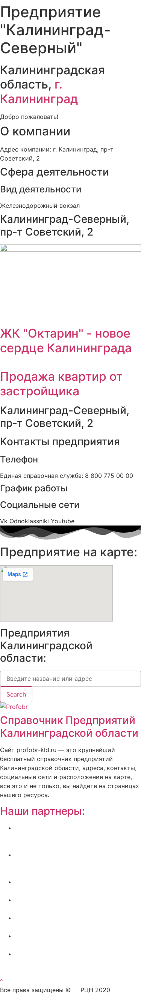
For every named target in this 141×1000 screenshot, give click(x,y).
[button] (1, 981)
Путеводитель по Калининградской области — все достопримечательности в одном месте (78, 963)
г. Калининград (39, 91)
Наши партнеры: (42, 811)
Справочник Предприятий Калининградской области (69, 726)
